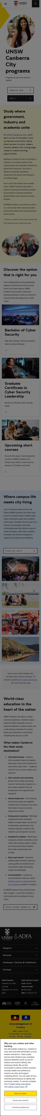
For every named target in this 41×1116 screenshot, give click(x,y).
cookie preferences (29, 680)
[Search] (35, 3)
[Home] (20, 3)
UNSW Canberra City (16, 135)
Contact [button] (7, 969)
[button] (20, 90)
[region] (20, 1077)
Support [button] (7, 948)
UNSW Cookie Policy (18, 1087)
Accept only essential (20, 1100)
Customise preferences (20, 1107)
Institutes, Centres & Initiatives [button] (19, 962)
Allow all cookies (20, 1093)
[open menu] (5, 3)
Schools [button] (7, 955)
